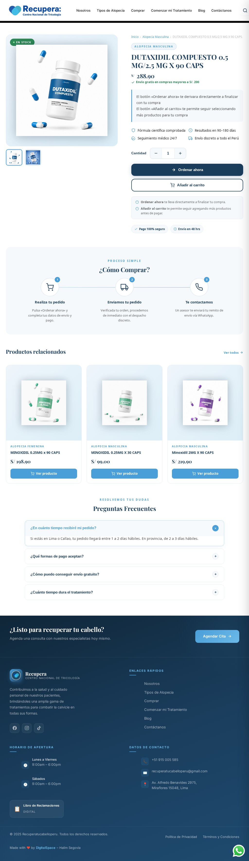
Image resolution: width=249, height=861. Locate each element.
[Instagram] (27, 728)
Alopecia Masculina (155, 37)
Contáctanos (221, 10)
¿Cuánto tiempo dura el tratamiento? (61, 592)
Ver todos (231, 352)
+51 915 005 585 (165, 760)
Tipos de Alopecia (111, 10)
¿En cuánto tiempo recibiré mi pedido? (63, 528)
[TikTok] (39, 728)
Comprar (138, 10)
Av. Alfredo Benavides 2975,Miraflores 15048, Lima (174, 785)
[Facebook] (14, 728)
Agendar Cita (217, 636)
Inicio (135, 37)
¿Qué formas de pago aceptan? (57, 556)
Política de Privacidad (181, 837)
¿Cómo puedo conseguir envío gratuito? (64, 574)
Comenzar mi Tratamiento (171, 10)
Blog (201, 10)
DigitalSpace (45, 848)
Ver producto (46, 473)
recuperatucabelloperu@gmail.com (179, 771)
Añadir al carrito (191, 185)
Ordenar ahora (190, 170)
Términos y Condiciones (221, 837)
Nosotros (83, 10)
